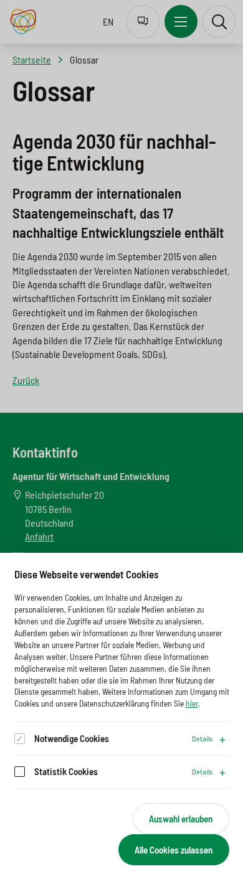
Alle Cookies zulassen (173, 849)
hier (192, 703)
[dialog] (121, 718)
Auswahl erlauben (180, 818)
